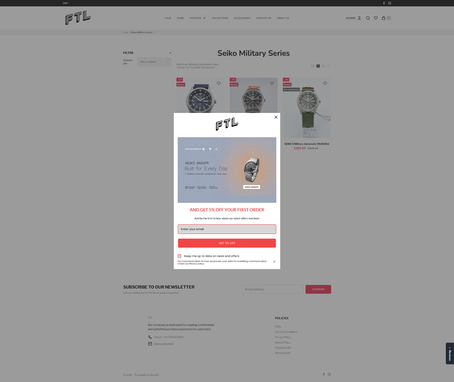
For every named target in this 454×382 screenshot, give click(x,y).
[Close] (276, 117)
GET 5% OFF (227, 243)
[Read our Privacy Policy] (274, 262)
